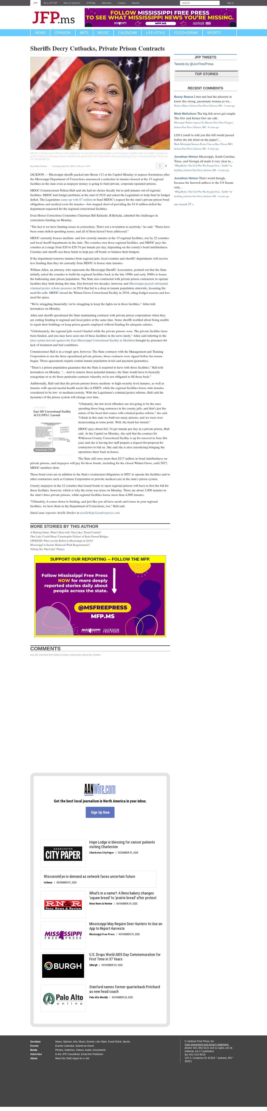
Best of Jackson (72, 3)
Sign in (230, 3)
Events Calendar (64, 1045)
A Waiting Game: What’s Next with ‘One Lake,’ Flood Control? (65, 532)
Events (90, 1041)
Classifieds (73, 1054)
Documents (99, 1050)
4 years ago (213, 127)
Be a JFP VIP (50, 3)
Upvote (160, 166)
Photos (59, 1050)
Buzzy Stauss (183, 96)
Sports (214, 32)
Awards (136, 3)
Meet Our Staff (63, 1058)
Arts (84, 32)
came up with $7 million (77, 199)
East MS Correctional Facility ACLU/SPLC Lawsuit (52, 413)
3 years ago (229, 105)
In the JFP (60, 1054)
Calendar (127, 32)
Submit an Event (84, 1045)
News (40, 32)
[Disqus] (100, 715)
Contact (122, 3)
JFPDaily (91, 3)
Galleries (69, 1050)
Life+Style (155, 32)
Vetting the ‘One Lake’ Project (47, 549)
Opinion (63, 32)
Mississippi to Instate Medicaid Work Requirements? (60, 545)
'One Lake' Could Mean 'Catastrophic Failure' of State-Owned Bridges (69, 536)
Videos (80, 1050)
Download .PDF (44, 449)
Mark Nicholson (185, 113)
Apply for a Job (80, 1058)
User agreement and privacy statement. (207, 1044)
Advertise (106, 3)
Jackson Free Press (56, 17)
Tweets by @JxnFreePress (194, 63)
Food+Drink (186, 32)
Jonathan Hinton (186, 156)
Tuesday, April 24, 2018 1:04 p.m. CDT (71, 166)
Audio (88, 1050)
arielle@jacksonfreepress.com (100, 513)
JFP (35, 3)
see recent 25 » (184, 204)
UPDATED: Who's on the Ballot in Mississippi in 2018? (61, 540)
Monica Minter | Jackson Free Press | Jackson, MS (198, 105)
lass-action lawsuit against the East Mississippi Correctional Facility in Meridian (83, 340)
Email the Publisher (92, 1054)
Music (103, 32)
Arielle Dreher (40, 166)
